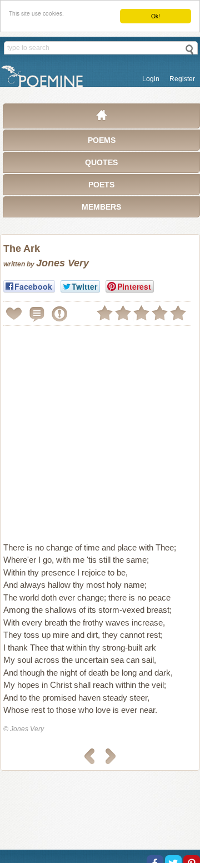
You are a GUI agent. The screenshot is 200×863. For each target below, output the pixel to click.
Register (182, 79)
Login (150, 79)
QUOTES (101, 162)
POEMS (102, 140)
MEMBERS (101, 206)
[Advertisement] (100, 429)
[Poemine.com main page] (102, 117)
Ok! (155, 16)
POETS (101, 184)
